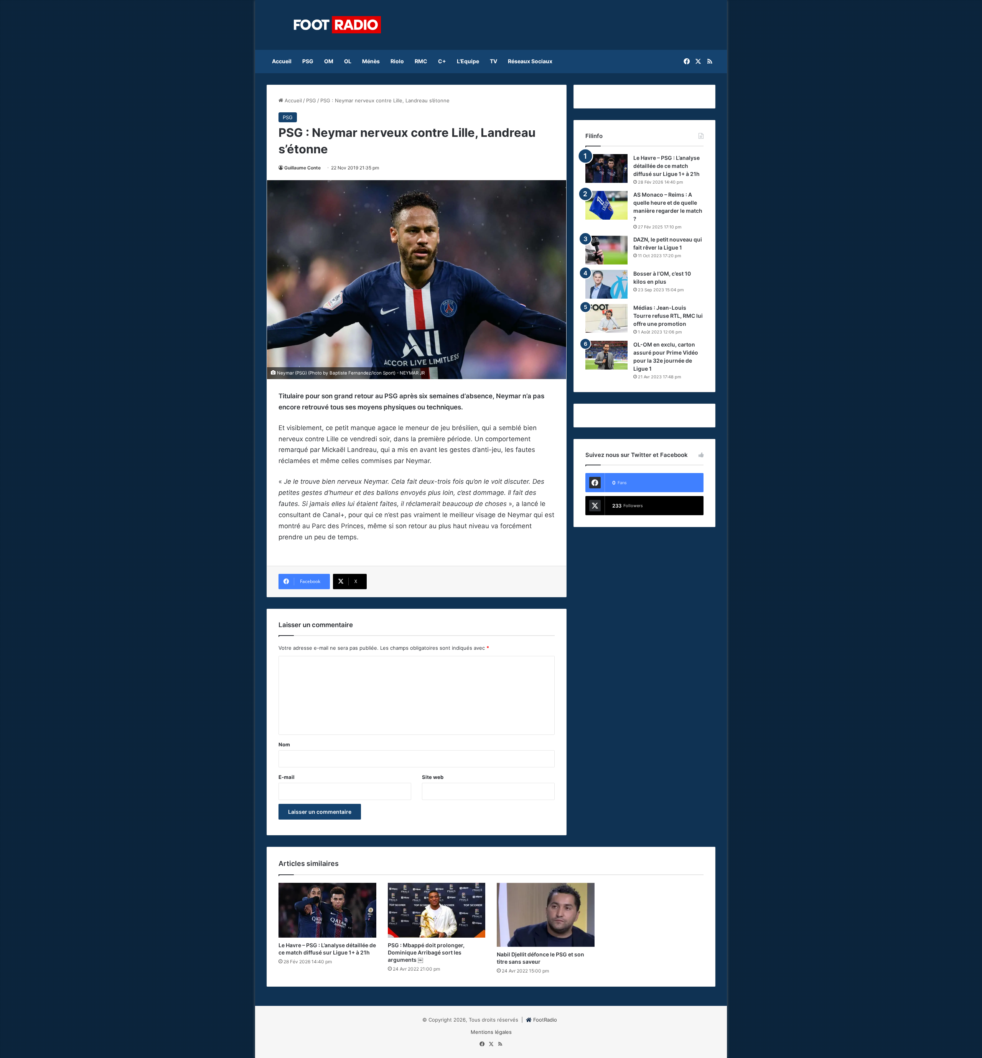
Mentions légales (491, 1032)
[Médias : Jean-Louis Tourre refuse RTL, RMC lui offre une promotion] (606, 318)
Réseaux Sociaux (530, 61)
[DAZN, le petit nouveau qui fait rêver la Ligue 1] (606, 250)
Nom (284, 744)
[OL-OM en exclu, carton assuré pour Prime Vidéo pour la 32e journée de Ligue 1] (606, 355)
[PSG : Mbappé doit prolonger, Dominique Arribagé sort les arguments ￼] (437, 910)
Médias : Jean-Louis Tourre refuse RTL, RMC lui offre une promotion (668, 315)
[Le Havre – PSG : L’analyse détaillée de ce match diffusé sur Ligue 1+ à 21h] (606, 168)
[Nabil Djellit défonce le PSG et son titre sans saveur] (546, 915)
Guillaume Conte (302, 168)
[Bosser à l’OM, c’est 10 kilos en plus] (606, 284)
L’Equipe (468, 61)
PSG (307, 61)
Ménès (371, 61)
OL (347, 61)
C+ (442, 61)
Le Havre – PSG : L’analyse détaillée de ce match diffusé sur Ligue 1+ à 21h (666, 165)
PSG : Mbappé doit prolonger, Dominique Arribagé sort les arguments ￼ (426, 952)
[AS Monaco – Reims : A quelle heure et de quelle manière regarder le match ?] (606, 205)
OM (328, 61)
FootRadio (545, 1020)
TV (493, 61)
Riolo (397, 61)
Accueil (282, 61)
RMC (421, 61)
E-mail (286, 777)
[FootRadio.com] (338, 25)
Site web (432, 777)
